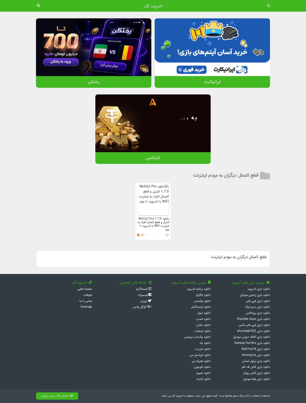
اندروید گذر (153, 6)
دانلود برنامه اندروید (199, 289)
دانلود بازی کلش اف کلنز (255, 367)
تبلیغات (87, 295)
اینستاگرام (142, 289)
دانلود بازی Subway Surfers (252, 343)
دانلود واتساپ (202, 301)
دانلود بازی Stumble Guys (253, 319)
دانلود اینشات (202, 331)
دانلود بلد (205, 343)
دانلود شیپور (203, 373)
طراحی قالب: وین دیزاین (54, 396)
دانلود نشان (203, 325)
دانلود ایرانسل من (200, 355)
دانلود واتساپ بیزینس (197, 337)
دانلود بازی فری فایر (258, 301)
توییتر (144, 301)
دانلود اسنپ (203, 319)
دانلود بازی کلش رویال (256, 373)
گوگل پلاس (140, 307)
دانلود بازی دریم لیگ (257, 307)
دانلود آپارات (203, 379)
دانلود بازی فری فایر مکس (254, 325)
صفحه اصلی (84, 289)
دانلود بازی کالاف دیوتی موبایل (251, 337)
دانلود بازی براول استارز (256, 361)
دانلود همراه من (201, 361)
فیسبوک (143, 295)
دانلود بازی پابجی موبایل (255, 295)
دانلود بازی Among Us (256, 355)
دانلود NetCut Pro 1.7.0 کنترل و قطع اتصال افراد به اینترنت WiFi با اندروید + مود (153, 224)
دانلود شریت (203, 349)
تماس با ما (85, 301)
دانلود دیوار (204, 313)
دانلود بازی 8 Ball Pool (256, 349)
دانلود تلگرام (203, 295)
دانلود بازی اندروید (259, 289)
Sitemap (86, 307)
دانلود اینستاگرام (201, 307)
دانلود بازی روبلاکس (258, 313)
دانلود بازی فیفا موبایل (256, 379)
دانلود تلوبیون (202, 367)
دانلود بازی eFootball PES (253, 331)
